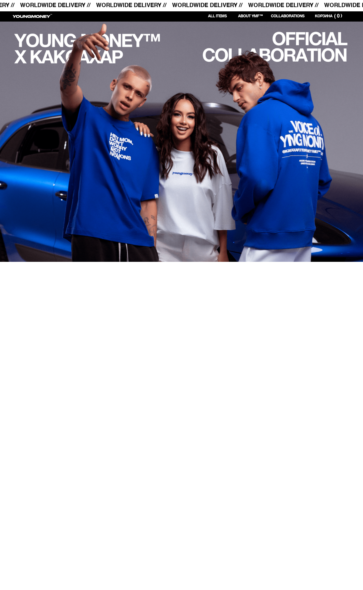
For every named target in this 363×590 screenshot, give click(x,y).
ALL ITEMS (217, 16)
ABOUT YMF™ (250, 16)
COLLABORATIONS (287, 16)
